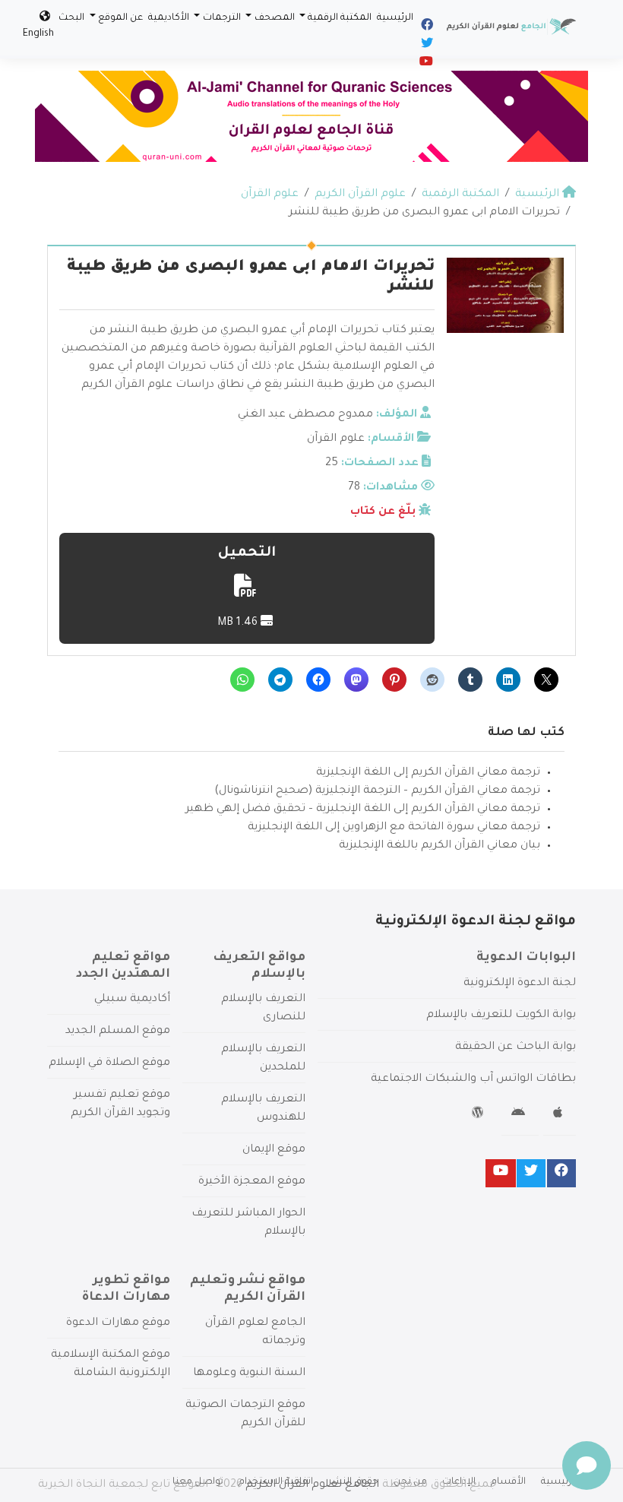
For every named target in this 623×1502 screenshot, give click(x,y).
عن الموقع (120, 18)
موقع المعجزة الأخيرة (251, 1182)
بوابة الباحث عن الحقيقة (515, 1047)
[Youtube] (425, 63)
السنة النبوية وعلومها (249, 1373)
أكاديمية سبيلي (132, 999)
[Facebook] (426, 27)
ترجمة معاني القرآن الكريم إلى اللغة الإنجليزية (428, 773)
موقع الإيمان (273, 1150)
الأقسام (508, 1482)
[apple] (559, 1115)
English (38, 34)
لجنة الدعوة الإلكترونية (519, 984)
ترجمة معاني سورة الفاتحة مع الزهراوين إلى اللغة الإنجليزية (394, 828)
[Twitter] (426, 45)
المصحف (275, 18)
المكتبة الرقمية (340, 18)
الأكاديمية (168, 18)
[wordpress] (480, 1115)
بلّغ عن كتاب (383, 512)
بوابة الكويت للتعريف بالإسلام (501, 1015)
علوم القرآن (336, 439)
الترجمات (222, 18)
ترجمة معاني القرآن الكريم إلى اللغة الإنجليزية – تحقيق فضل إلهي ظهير (362, 809)
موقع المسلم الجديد (117, 1031)
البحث (71, 18)
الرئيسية (395, 18)
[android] (520, 1115)
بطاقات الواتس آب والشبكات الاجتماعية (473, 1079)
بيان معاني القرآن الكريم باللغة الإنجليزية (439, 846)
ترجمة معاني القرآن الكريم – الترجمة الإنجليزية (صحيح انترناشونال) (377, 791)
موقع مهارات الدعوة (118, 1323)
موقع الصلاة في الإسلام (109, 1063)
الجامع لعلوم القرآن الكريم (312, 1485)
